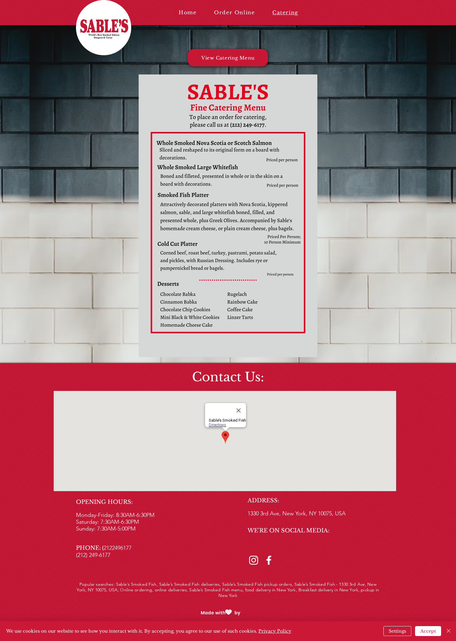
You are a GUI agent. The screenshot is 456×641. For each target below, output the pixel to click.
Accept (428, 631)
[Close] (448, 631)
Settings (397, 631)
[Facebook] (269, 560)
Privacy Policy (274, 631)
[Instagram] (254, 560)
